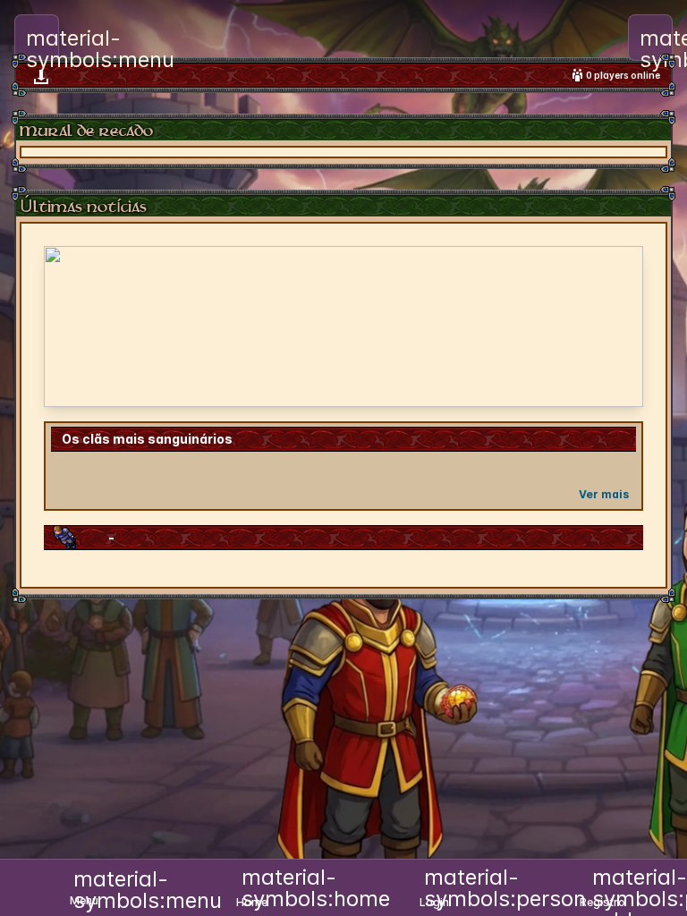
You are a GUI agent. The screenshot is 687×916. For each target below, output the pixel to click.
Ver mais (604, 494)
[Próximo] (618, 326)
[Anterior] (69, 326)
